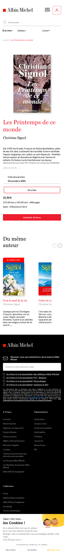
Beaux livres (39, 445)
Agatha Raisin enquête (13, 497)
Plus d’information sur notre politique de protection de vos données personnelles (32, 399)
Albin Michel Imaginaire (13, 471)
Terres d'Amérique (11, 510)
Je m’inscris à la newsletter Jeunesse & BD (27, 384)
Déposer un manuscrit (13, 428)
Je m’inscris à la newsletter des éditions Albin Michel (32, 374)
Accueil (6, 40)
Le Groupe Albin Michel (14, 460)
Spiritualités (39, 432)
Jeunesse (38, 440)
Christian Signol (14, 138)
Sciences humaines (43, 428)
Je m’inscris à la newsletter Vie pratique (26, 381)
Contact (7, 419)
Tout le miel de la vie (15, 300)
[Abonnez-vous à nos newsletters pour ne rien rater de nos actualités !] (46, 9)
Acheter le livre (32, 217)
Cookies (7, 449)
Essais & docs (40, 423)
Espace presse (10, 436)
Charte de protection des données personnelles (15, 454)
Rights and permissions (14, 440)
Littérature (39, 419)
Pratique (38, 436)
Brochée (32, 190)
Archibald (7, 506)
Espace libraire (9, 432)
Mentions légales (11, 445)
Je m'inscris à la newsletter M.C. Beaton (26, 377)
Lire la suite (10, 168)
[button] (54, 245)
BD (35, 449)
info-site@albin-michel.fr (36, 397)
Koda (5, 493)
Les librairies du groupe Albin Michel (16, 466)
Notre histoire (9, 423)
